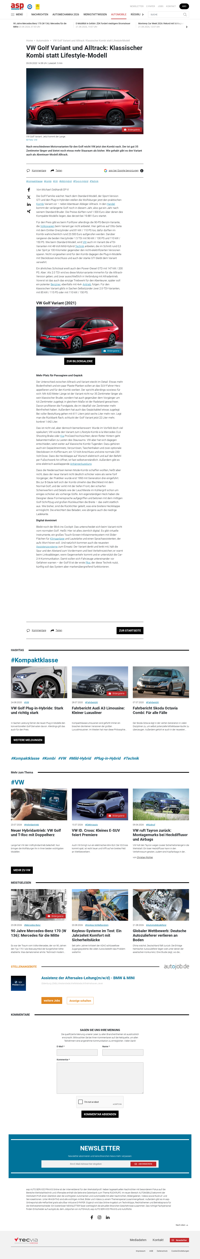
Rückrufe (137, 14)
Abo (184, 6)
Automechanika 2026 (65, 14)
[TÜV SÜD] (28, 6)
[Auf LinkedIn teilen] (29, 204)
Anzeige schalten (80, 1000)
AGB (151, 1251)
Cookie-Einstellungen (180, 1251)
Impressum (140, 1251)
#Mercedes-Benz (32, 925)
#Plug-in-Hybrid (107, 758)
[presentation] (186, 26)
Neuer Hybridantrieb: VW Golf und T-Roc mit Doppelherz (36, 832)
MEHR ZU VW (21, 870)
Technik (79, 246)
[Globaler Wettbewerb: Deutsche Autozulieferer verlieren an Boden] (161, 905)
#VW (26, 702)
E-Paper (150, 6)
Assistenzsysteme (47, 546)
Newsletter (137, 6)
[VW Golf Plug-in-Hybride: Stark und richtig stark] (39, 682)
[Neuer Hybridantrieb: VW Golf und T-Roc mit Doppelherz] (39, 804)
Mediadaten (138, 1240)
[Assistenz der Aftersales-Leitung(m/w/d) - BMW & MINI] (18, 983)
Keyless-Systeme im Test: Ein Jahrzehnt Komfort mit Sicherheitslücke (96, 935)
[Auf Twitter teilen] (28, 197)
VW (85, 242)
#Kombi (48, 758)
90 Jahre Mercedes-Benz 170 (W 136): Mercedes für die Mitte (38, 933)
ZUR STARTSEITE (130, 630)
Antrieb (87, 284)
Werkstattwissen (95, 14)
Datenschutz (162, 1251)
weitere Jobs (52, 1000)
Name (105, 1046)
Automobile (118, 14)
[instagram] (99, 1217)
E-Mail (60, 1046)
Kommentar (62, 1059)
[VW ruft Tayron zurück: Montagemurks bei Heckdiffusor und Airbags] (161, 804)
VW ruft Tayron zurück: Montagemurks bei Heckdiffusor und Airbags (160, 835)
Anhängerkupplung (81, 463)
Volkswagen (47, 226)
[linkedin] (108, 1217)
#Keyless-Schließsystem (96, 925)
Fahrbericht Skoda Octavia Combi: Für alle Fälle (155, 710)
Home (29, 40)
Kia (62, 435)
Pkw (88, 562)
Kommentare (39, 170)
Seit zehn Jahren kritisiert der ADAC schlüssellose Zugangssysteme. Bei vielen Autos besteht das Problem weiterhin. (98, 948)
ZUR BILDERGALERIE (80, 361)
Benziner (55, 284)
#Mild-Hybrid (80, 758)
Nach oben (180, 1225)
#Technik (131, 758)
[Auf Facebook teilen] (29, 189)
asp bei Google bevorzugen (124, 170)
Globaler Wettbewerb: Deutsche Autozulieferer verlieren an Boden (159, 935)
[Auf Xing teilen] (29, 211)
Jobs (160, 6)
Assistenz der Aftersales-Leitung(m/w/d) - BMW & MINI (88, 978)
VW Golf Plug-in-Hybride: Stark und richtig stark (37, 710)
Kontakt (171, 6)
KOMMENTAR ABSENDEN (100, 1114)
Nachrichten (39, 14)
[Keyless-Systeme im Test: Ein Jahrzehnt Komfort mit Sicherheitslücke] (100, 905)
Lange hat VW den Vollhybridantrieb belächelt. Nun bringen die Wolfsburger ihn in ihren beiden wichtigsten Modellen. (37, 848)
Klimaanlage (57, 538)
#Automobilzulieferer (156, 925)
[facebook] (92, 1217)
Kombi (40, 204)
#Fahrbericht (91, 702)
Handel (111, 204)
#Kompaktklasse (34, 660)
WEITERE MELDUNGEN (27, 740)
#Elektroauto (91, 824)
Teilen (59, 170)
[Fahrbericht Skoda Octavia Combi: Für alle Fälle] (161, 682)
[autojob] (176, 966)
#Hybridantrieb (31, 824)
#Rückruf (150, 824)
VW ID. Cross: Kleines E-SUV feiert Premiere (96, 832)
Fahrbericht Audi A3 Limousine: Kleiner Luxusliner (98, 710)
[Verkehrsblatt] (36, 6)
